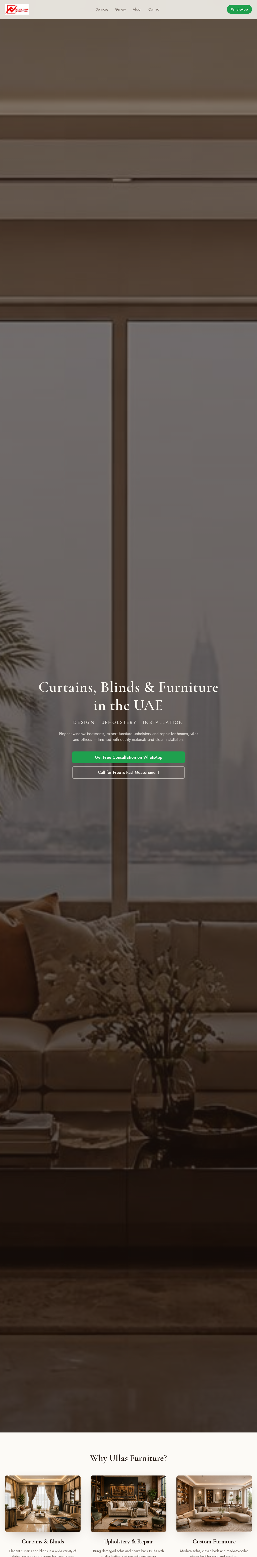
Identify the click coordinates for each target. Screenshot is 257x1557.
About (137, 9)
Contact (154, 9)
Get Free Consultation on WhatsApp (128, 757)
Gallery (120, 9)
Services (102, 9)
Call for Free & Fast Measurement (128, 772)
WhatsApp (239, 9)
